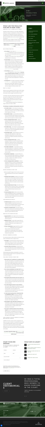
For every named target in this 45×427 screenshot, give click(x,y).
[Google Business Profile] (32, 411)
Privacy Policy (5, 406)
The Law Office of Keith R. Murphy (13, 38)
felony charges (7, 227)
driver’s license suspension (15, 55)
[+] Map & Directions (26, 407)
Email (13, 353)
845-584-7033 (41, 0)
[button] (1, 425)
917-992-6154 (39, 403)
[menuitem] (34, 32)
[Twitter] (33, 411)
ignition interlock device (9, 69)
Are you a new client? (6, 356)
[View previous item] (24, 396)
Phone (4, 353)
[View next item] (26, 396)
